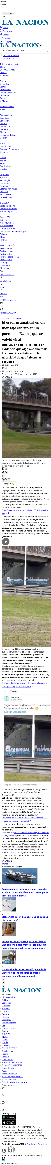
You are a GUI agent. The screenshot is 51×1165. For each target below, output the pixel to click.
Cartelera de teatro (8, 208)
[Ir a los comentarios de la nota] (6, 468)
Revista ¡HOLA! (6, 248)
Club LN (6, 38)
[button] (25, 178)
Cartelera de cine (7, 206)
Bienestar (4, 129)
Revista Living (6, 254)
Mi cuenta (7, 42)
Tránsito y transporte (9, 64)
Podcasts (4, 191)
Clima (2, 67)
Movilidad (4, 95)
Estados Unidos (7, 106)
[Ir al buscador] (4, 17)
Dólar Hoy (4, 84)
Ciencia (3, 132)
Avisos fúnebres (7, 223)
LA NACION (7, 318)
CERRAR (3, 1)
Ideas (2, 237)
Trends (5, 863)
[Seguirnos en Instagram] (3, 1103)
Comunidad (5, 126)
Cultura (3, 123)
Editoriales (4, 143)
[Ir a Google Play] (9, 1119)
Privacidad (42, 1144)
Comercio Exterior (8, 92)
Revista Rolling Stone (9, 257)
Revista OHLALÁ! (7, 245)
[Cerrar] (40, 45)
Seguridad (4, 118)
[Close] (3, 979)
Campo (3, 86)
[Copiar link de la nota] (3, 476)
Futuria (3, 81)
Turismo (3, 177)
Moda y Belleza (6, 194)
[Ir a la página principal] (25, 24)
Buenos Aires (6, 115)
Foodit (6, 34)
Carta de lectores (7, 228)
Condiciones (32, 1144)
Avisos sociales (6, 225)
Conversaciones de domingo (13, 231)
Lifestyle (17, 318)
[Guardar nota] (3, 468)
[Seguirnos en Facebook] (3, 1088)
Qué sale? (4, 203)
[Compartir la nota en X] (6, 479)
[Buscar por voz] (47, 50)
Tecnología (5, 180)
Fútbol (3, 157)
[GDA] (9, 1152)
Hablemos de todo (8, 135)
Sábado (3, 234)
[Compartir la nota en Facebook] (3, 479)
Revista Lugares (7, 251)
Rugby (3, 160)
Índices (3, 98)
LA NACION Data (7, 69)
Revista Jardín (6, 259)
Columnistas (5, 146)
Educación (4, 120)
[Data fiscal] (3, 1160)
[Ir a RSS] (3, 1110)
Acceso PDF (5, 217)
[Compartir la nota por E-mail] (9, 479)
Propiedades (5, 89)
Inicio (5, 27)
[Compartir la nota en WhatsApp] (6, 472)
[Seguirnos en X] (3, 1096)
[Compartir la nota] (3, 472)
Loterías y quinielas (8, 189)
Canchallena (5, 166)
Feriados (4, 186)
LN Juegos (4, 174)
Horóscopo (5, 183)
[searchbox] (24, 50)
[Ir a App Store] (9, 1124)
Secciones (7, 31)
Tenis (2, 163)
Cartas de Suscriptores (10, 149)
